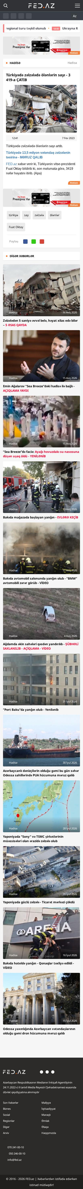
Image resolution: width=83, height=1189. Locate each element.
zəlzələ (39, 215)
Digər (6, 1127)
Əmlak (45, 1121)
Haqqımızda (49, 1133)
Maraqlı (46, 1115)
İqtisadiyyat (49, 1109)
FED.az (11, 164)
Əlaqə (45, 1127)
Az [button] (75, 16)
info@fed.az (14, 1160)
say (26, 215)
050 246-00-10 (16, 1153)
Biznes (7, 1109)
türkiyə (13, 215)
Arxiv (6, 1133)
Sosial (6, 1115)
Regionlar (9, 1121)
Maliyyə (46, 1102)
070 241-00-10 (15, 1147)
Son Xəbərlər (10, 1102)
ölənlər (54, 215)
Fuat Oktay (16, 227)
